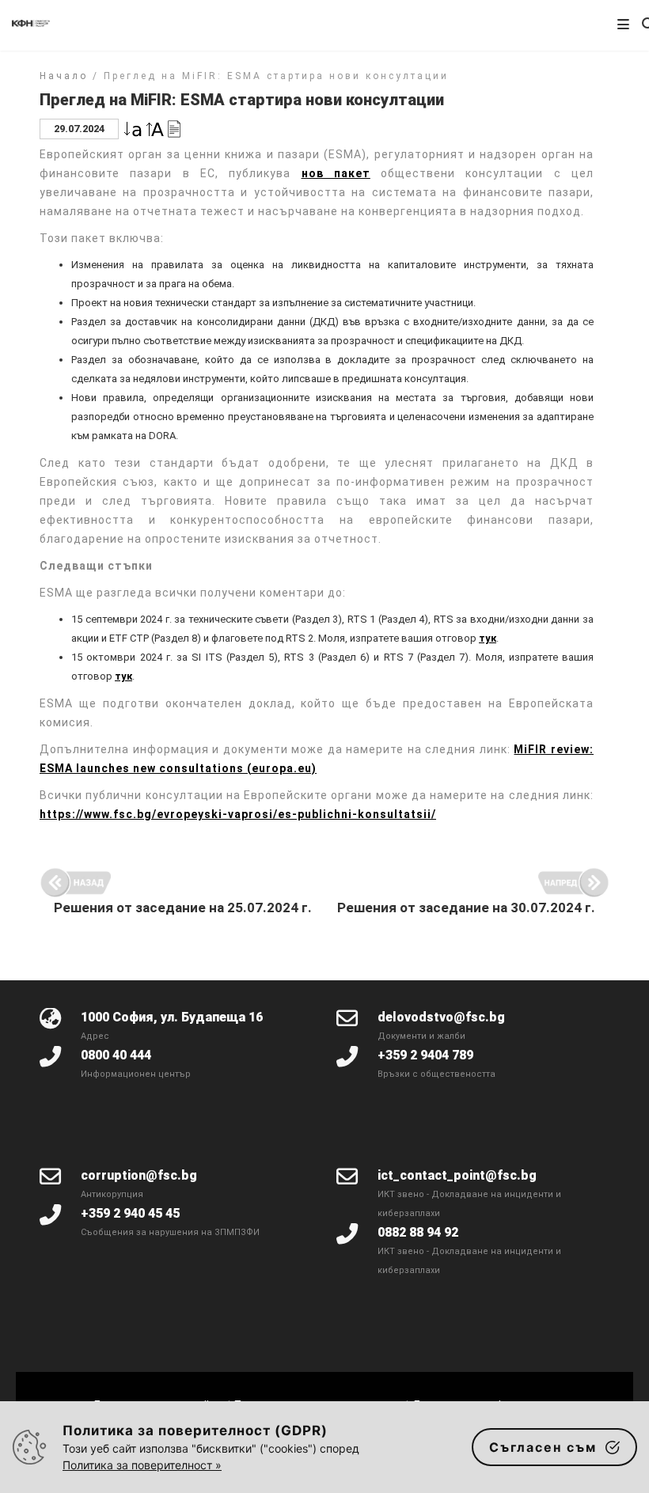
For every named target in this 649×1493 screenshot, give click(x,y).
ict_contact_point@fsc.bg (457, 1175)
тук (487, 638)
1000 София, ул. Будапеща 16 (172, 1017)
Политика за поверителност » (142, 1465)
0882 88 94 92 (418, 1232)
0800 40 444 (116, 1055)
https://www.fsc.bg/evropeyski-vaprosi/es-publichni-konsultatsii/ (238, 814)
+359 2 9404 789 (425, 1055)
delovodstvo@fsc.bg (441, 1017)
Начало (64, 75)
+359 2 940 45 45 (130, 1213)
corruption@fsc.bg (139, 1175)
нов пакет (336, 173)
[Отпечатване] (174, 128)
